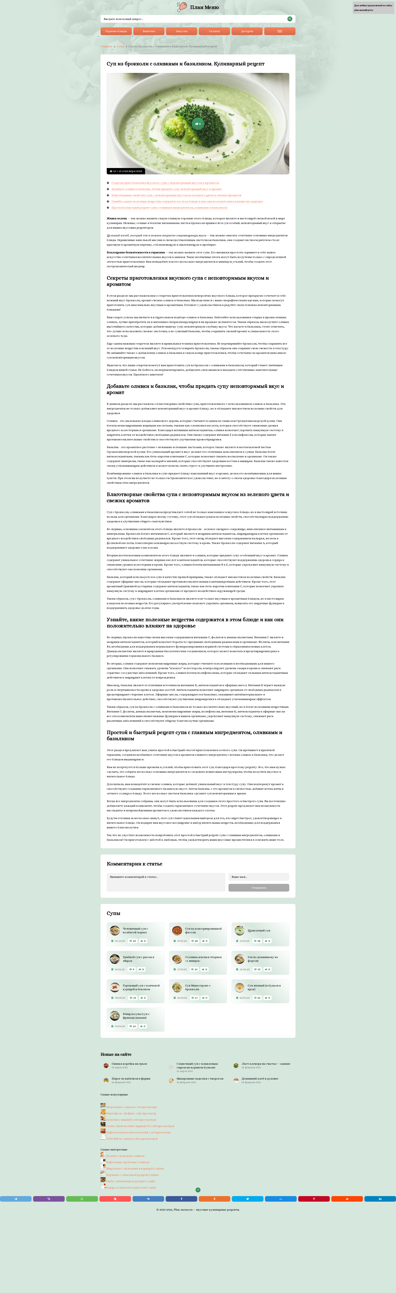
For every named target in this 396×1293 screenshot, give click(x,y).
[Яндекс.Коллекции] (115, 1199)
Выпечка (149, 31)
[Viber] (49, 1199)
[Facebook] (181, 1199)
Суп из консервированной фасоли (203, 930)
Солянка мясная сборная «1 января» (203, 958)
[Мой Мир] (281, 1199)
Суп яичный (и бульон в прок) (264, 987)
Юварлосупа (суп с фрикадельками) (136, 1015)
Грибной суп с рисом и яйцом (138, 958)
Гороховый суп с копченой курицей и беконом (141, 987)
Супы (120, 46)
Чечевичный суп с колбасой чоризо (135, 930)
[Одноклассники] (214, 1199)
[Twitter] (247, 1199)
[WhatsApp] (82, 1199)
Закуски (181, 31)
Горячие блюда (116, 31)
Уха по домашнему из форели (263, 958)
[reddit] (347, 1199)
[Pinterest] (314, 1199)
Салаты (214, 31)
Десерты (247, 31)
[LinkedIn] (380, 1199)
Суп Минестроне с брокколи (198, 987)
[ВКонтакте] (148, 1199)
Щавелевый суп (259, 930)
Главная (106, 46)
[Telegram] (16, 1199)
